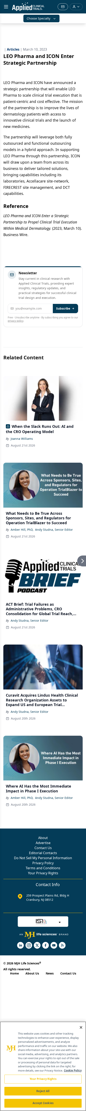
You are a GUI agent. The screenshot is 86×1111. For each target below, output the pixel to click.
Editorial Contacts (43, 853)
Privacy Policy (43, 863)
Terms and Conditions (43, 868)
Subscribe (63, 308)
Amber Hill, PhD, (22, 530)
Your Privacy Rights (43, 873)
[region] (43, 1066)
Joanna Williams (22, 439)
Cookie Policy (73, 1070)
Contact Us (43, 848)
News (50, 973)
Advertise (43, 842)
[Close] (81, 1027)
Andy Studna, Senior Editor (54, 530)
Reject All (42, 1091)
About (43, 837)
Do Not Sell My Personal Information (43, 858)
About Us (32, 973)
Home (14, 973)
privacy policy (15, 321)
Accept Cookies (43, 1103)
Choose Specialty (38, 18)
